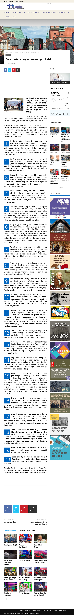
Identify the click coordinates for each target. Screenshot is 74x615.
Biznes (35, 12)
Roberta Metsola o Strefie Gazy (25, 579)
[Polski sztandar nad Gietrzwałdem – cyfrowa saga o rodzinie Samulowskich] (54, 172)
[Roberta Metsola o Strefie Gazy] (25, 571)
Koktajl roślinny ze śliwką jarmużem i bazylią (38, 523)
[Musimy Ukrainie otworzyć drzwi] (40, 586)
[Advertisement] (49, 6)
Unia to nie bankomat (7, 594)
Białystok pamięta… (10, 522)
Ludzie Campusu (24, 560)
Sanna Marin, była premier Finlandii (40, 561)
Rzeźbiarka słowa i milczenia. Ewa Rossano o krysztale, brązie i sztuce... (65, 138)
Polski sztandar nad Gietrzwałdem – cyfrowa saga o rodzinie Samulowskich (54, 180)
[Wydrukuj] (18, 70)
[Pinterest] (14, 70)
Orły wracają (53, 152)
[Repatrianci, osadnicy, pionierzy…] (65, 158)
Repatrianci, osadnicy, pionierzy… (64, 164)
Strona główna (9, 52)
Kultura (27, 12)
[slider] (58, 82)
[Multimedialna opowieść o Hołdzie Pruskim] (65, 172)
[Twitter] (9, 70)
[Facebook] (69, 1)
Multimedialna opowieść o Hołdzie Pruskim (65, 178)
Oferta (7, 17)
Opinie (6, 12)
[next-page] (7, 599)
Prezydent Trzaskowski (23, 546)
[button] (68, 12)
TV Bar (43, 12)
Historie (52, 174)
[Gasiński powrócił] (54, 158)
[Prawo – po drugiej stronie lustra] (10, 571)
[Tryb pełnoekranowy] (68, 82)
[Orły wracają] (54, 147)
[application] (60, 78)
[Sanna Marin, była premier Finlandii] (40, 554)
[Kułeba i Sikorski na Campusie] (40, 571)
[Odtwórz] (52, 82)
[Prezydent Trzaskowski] (25, 538)
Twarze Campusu (24, 593)
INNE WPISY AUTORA (27, 530)
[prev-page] (5, 599)
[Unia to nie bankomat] (10, 586)
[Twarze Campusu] (25, 586)
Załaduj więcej (59, 187)
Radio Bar (52, 12)
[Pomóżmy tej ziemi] (65, 147)
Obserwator (16, 12)
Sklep (14, 17)
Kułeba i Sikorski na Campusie (40, 579)
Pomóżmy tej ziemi (65, 152)
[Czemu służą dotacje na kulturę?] (10, 554)
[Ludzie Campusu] (25, 554)
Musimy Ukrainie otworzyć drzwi (40, 594)
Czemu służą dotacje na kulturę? (8, 562)
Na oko (52, 150)
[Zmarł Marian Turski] (40, 538)
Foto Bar (60, 12)
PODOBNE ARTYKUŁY (11, 530)
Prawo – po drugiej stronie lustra (10, 579)
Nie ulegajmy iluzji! (10, 545)
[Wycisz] (66, 82)
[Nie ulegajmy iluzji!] (10, 538)
